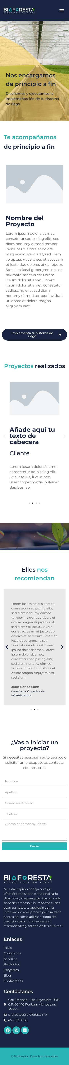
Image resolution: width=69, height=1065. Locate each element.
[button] (61, 10)
